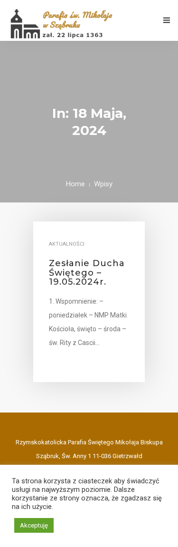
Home (75, 184)
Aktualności (66, 244)
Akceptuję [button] (34, 525)
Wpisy (103, 184)
